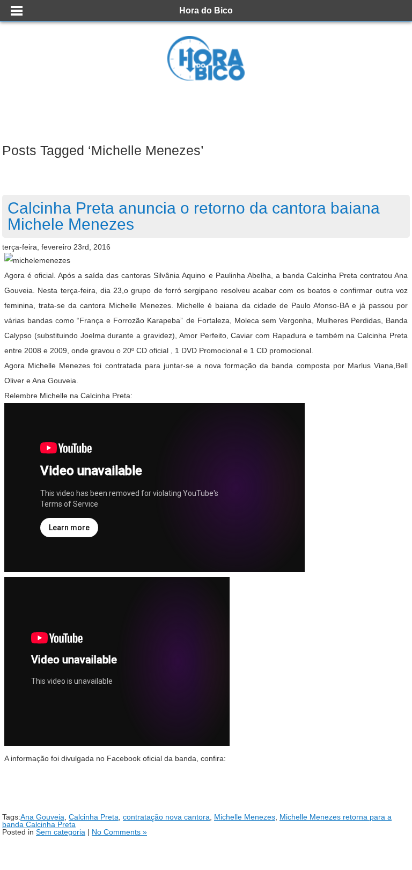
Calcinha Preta (94, 817)
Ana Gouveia (42, 817)
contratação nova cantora (166, 817)
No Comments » (119, 832)
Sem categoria (60, 832)
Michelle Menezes (244, 817)
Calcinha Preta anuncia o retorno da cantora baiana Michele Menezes (194, 216)
